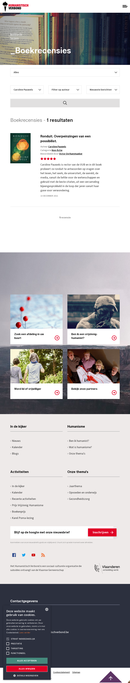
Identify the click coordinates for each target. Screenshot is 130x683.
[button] (27, 675)
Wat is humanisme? (80, 447)
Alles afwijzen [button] (27, 668)
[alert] (27, 642)
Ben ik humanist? (79, 441)
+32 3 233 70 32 (32, 619)
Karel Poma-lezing (23, 518)
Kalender (17, 447)
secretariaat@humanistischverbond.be (46, 632)
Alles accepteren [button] (27, 660)
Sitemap (76, 672)
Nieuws (16, 441)
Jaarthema (75, 486)
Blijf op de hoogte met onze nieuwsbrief (61, 532)
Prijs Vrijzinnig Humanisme (27, 505)
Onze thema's (77, 454)
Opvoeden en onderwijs (83, 493)
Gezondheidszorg (79, 499)
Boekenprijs (19, 512)
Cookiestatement (61, 672)
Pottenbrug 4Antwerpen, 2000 (33, 647)
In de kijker (18, 486)
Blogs (15, 454)
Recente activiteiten (24, 499)
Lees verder (24, 632)
